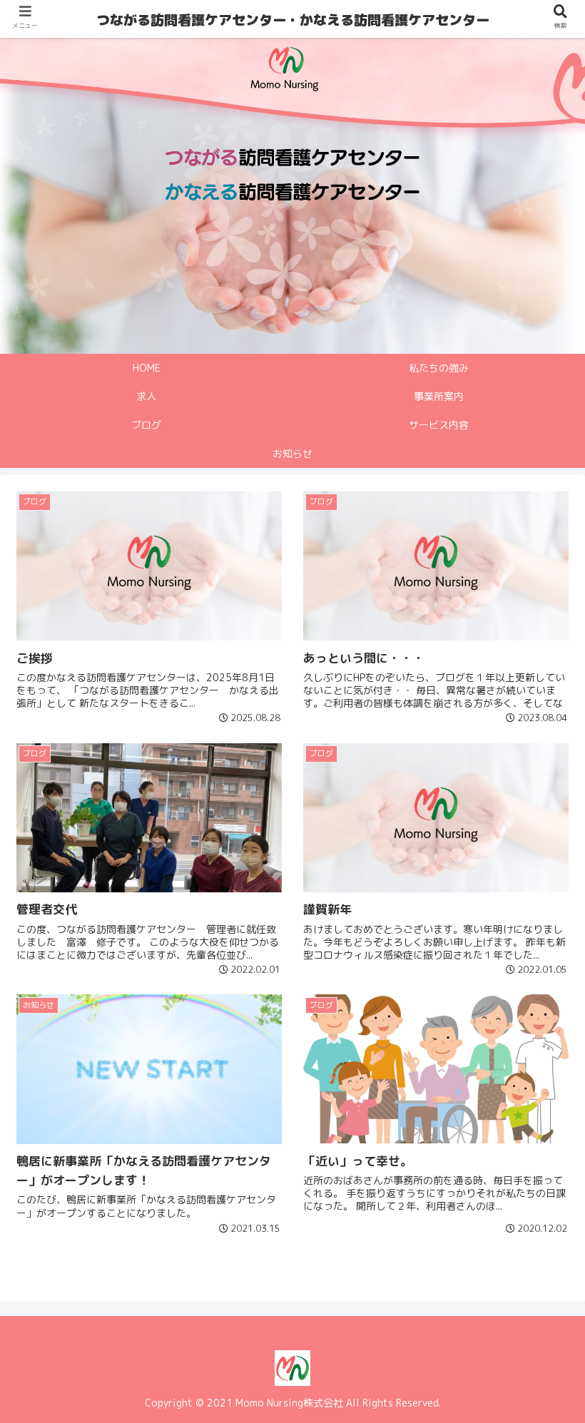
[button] (541, 1267)
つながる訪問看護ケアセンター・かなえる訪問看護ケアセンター (292, 20)
